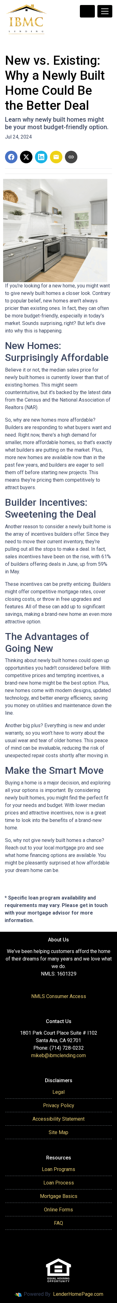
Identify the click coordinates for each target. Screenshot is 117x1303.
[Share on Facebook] (11, 157)
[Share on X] (26, 157)
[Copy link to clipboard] (71, 157)
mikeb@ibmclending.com (58, 1055)
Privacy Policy (58, 1105)
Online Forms (58, 1210)
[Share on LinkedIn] (41, 157)
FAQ (58, 1223)
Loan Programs (58, 1169)
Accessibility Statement (58, 1119)
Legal (58, 1092)
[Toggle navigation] (104, 11)
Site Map (58, 1132)
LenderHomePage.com (78, 1294)
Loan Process (58, 1183)
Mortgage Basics (58, 1196)
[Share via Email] (56, 157)
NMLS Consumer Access (58, 996)
